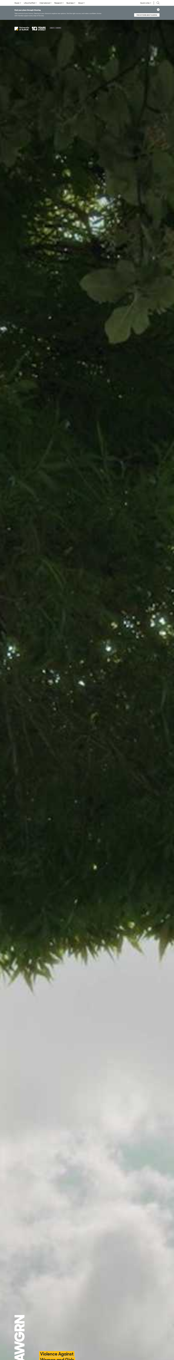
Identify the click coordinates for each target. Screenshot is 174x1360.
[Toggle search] (158, 2)
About (52, 27)
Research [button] (58, 3)
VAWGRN (58, 27)
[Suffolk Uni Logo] (30, 28)
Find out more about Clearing (146, 15)
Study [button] (16, 3)
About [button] (80, 3)
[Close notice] (158, 9)
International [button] (45, 3)
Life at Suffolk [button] (29, 3)
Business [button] (70, 3)
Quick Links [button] (145, 3)
